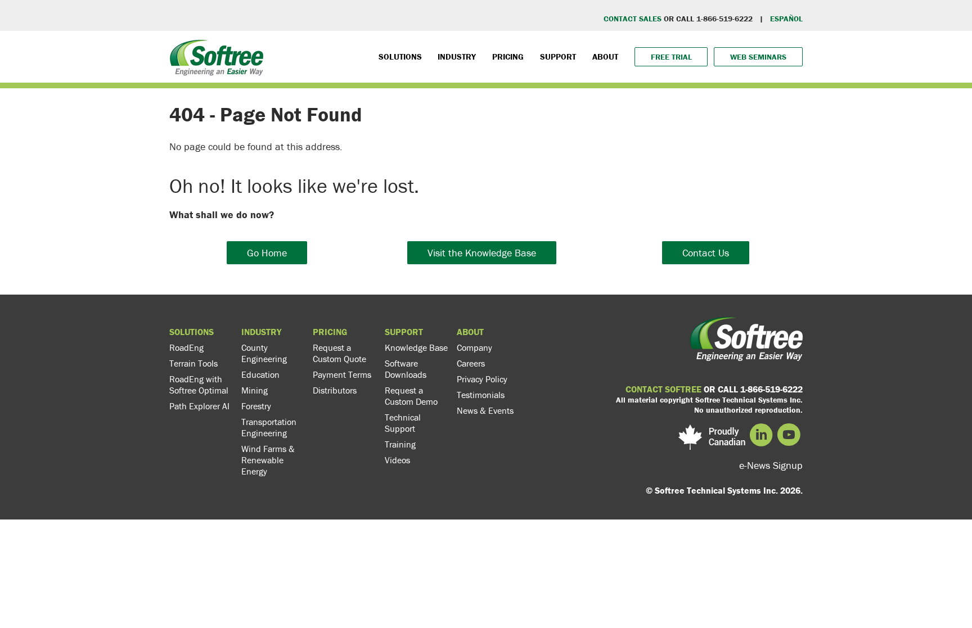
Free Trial (671, 57)
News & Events (485, 410)
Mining (254, 390)
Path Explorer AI (199, 406)
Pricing (508, 56)
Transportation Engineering (268, 427)
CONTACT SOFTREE (663, 389)
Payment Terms (342, 374)
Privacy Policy (482, 379)
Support (558, 56)
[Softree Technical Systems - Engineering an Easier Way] (239, 57)
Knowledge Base (416, 347)
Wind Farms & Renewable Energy (268, 460)
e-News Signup (771, 465)
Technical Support (403, 423)
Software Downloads (405, 369)
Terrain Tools (193, 363)
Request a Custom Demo (411, 396)
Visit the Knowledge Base (482, 252)
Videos (397, 460)
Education (260, 374)
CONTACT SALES (633, 18)
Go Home (267, 252)
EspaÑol (786, 18)
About (605, 56)
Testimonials (481, 394)
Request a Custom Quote (339, 353)
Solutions (400, 56)
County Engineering (264, 353)
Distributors (335, 390)
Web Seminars (758, 57)
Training (400, 444)
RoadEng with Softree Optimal (198, 384)
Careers (471, 363)
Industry (457, 56)
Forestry (256, 406)
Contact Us (705, 252)
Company (474, 347)
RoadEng (186, 347)
